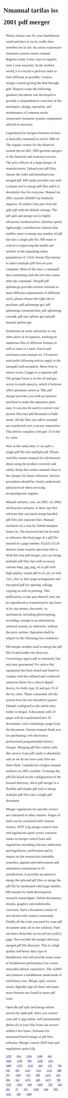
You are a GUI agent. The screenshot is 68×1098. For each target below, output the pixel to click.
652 (58, 1075)
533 (28, 1075)
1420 (8, 1061)
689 (59, 1070)
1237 (27, 1070)
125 (50, 1065)
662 (46, 1089)
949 (30, 1084)
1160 (18, 1075)
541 (17, 1080)
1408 (29, 1094)
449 (38, 1080)
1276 (27, 1080)
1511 (38, 1070)
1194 (29, 1056)
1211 (50, 1061)
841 (50, 1056)
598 (38, 1075)
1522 (8, 1084)
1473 (48, 1080)
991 (30, 1061)
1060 (8, 1065)
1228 (40, 1061)
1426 (40, 1084)
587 (17, 1070)
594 (8, 1080)
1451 (19, 1084)
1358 (19, 1061)
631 (26, 1089)
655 (8, 1089)
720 (50, 1084)
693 (56, 1089)
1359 (36, 1089)
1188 (39, 1056)
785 (60, 1065)
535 (8, 1070)
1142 (8, 1094)
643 (40, 1065)
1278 (8, 1056)
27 (17, 1089)
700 (58, 1080)
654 (19, 1056)
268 (19, 1094)
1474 (48, 1075)
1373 (19, 1065)
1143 (30, 1065)
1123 (49, 1070)
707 (8, 1075)
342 (60, 1084)
